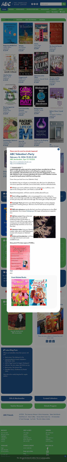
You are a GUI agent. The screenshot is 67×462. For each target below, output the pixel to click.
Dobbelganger (30, 211)
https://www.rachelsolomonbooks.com (20, 162)
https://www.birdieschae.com (18, 163)
